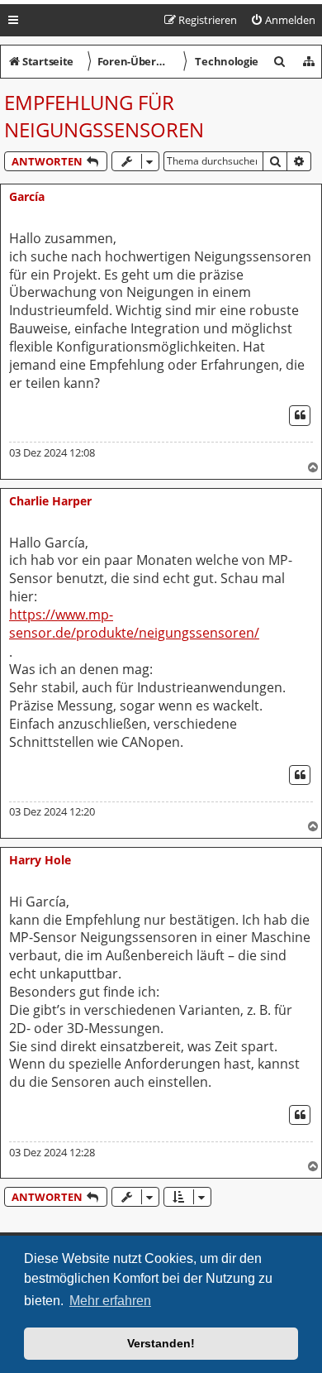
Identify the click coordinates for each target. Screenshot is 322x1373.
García (27, 196)
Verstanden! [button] (161, 1343)
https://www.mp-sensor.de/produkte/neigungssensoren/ (134, 624)
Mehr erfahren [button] (110, 1301)
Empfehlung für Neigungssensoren (104, 116)
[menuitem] (283, 20)
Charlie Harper (50, 501)
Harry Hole (40, 860)
